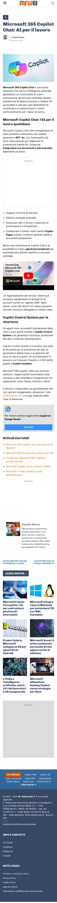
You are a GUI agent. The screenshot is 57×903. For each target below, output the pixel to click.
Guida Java (28, 781)
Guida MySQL (45, 778)
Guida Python (12, 781)
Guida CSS (45, 774)
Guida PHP (30, 778)
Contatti (7, 855)
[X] (6, 46)
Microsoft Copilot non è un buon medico (28, 466)
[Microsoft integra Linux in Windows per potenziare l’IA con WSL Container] (42, 590)
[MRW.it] (28, 3)
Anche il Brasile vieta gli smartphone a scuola (15, 562)
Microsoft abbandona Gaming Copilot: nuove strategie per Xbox (40, 685)
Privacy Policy (9, 878)
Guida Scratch (44, 781)
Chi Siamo (8, 842)
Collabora (7, 847)
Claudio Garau (18, 37)
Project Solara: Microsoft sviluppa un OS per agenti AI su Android (14, 647)
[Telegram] (26, 46)
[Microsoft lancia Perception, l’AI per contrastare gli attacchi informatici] (15, 590)
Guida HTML (31, 774)
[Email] (33, 46)
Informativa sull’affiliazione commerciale (22, 891)
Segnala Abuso (10, 886)
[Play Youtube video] (28, 275)
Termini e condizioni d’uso (16, 873)
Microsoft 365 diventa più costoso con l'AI (29, 453)
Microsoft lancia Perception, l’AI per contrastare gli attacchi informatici (13, 608)
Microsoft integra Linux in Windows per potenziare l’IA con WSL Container (42, 608)
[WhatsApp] (19, 46)
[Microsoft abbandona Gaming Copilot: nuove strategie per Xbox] (42, 667)
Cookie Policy (9, 882)
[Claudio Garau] (6, 37)
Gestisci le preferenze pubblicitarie (19, 824)
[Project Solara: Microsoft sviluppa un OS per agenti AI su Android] (15, 628)
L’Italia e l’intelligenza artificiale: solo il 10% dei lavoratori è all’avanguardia (14, 685)
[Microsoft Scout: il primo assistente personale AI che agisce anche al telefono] (42, 628)
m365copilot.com (13, 395)
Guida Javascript (13, 778)
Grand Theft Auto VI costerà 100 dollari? (44, 562)
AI (6, 17)
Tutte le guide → (28, 784)
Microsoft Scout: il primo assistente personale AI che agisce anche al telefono (42, 647)
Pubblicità (8, 851)
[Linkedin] (12, 46)
